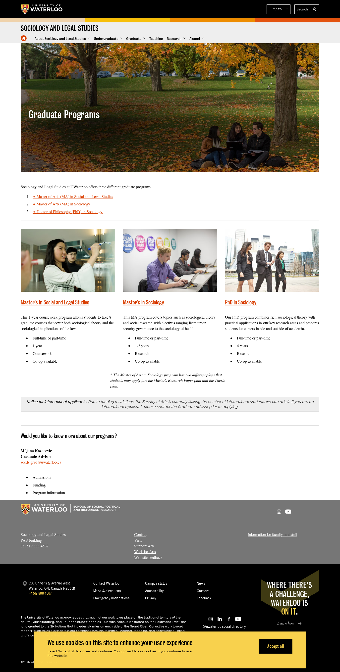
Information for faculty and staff (272, 534)
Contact (140, 534)
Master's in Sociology (143, 302)
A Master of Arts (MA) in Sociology (61, 203)
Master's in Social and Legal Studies (55, 302)
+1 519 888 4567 (40, 593)
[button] (278, 9)
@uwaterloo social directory (224, 626)
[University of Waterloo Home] (42, 9)
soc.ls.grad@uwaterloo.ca (41, 462)
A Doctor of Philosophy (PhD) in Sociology (68, 211)
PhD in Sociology (241, 302)
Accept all (275, 646)
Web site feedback (148, 557)
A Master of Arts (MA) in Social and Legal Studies (73, 196)
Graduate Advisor (193, 406)
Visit (138, 540)
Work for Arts (145, 551)
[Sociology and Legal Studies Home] (24, 38)
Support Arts (144, 545)
